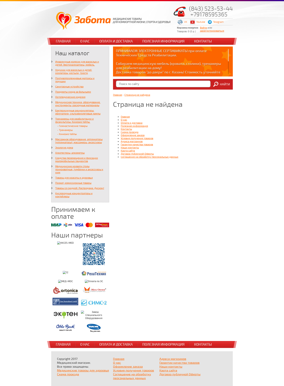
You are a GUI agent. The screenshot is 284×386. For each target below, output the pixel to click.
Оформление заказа (133, 135)
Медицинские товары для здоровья (83, 370)
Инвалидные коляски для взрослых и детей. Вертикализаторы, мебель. (77, 63)
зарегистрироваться (212, 30)
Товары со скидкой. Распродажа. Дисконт (79, 188)
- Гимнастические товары (72, 126)
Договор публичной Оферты (137, 153)
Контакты (203, 41)
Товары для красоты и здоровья (74, 177)
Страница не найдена (137, 95)
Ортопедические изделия (70, 97)
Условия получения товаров (137, 138)
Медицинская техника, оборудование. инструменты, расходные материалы (77, 104)
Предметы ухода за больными (73, 91)
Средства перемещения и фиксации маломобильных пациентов (76, 160)
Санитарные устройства (69, 86)
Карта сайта (128, 150)
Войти (203, 27)
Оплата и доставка (116, 41)
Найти (225, 84)
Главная (63, 41)
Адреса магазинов (132, 141)
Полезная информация (163, 41)
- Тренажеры (65, 130)
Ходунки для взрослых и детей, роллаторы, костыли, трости (73, 72)
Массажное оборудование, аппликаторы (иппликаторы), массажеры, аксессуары (79, 141)
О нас (85, 41)
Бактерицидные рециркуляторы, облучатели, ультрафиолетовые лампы (77, 112)
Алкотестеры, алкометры (70, 152)
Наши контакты (130, 147)
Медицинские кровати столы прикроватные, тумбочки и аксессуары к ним (79, 169)
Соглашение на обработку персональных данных (149, 157)
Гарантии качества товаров (137, 144)
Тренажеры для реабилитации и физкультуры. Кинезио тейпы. (74, 120)
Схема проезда (129, 132)
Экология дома (64, 147)
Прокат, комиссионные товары (73, 183)
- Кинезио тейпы (67, 134)
